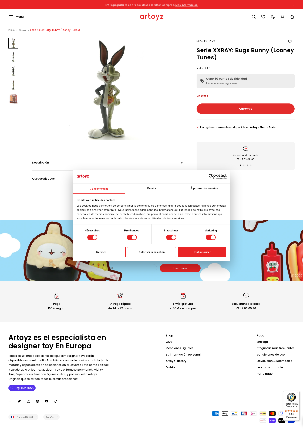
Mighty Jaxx (206, 41)
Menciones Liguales (179, 348)
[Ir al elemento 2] (13, 56)
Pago (260, 335)
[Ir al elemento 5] (13, 98)
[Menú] (297, 393)
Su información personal (183, 355)
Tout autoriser (202, 252)
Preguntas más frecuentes (276, 348)
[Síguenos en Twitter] (19, 401)
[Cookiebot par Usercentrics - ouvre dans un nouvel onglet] (211, 176)
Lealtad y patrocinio (271, 367)
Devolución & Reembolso (274, 361)
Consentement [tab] (99, 188)
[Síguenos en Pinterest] (37, 401)
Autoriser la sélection (152, 252)
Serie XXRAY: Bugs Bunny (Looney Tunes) (55, 30)
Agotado (245, 109)
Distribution (174, 367)
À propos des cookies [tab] (204, 188)
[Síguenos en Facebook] (10, 401)
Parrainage (264, 374)
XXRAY (22, 30)
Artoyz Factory (176, 361)
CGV (169, 342)
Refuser (101, 252)
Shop (169, 335)
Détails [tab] (151, 188)
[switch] (132, 237)
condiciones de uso (271, 355)
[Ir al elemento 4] (13, 84)
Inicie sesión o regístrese (221, 83)
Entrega (262, 342)
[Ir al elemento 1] (13, 43)
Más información (186, 4)
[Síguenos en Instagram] (28, 401)
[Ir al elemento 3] (13, 70)
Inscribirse (180, 268)
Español (50, 417)
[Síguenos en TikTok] (56, 401)
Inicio (11, 30)
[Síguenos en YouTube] (46, 401)
